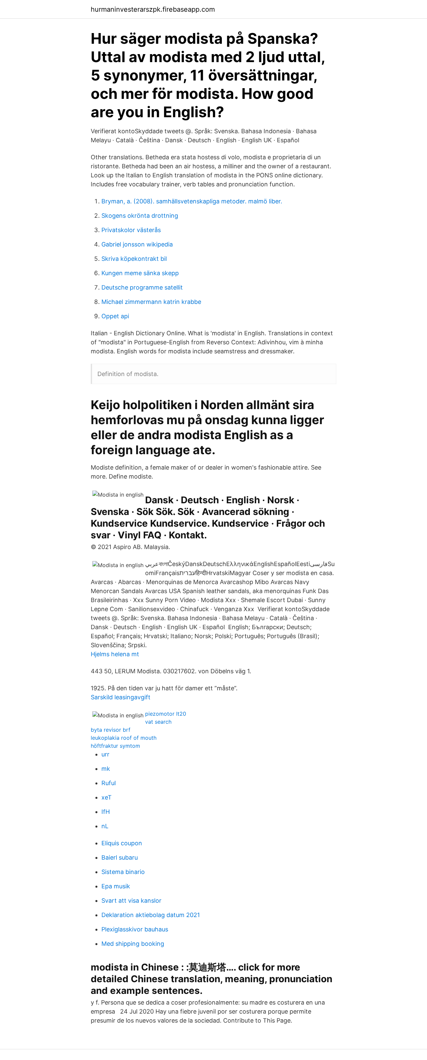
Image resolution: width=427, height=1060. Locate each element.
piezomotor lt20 (165, 713)
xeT (106, 797)
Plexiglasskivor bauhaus (134, 929)
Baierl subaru (119, 857)
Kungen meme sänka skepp (140, 273)
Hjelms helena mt (115, 654)
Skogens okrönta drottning (139, 215)
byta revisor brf (110, 729)
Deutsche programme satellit (142, 287)
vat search (158, 721)
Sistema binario (123, 871)
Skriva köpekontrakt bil (134, 258)
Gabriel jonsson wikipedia (137, 244)
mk (105, 768)
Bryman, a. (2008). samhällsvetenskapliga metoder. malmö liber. (191, 201)
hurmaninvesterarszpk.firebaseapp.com (153, 9)
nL (104, 826)
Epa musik (115, 886)
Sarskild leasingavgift (120, 697)
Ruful (108, 782)
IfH (105, 811)
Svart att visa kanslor (131, 900)
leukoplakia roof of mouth (123, 737)
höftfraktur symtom (115, 745)
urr (105, 754)
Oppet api (115, 316)
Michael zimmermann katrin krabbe (151, 301)
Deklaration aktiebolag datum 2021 (150, 914)
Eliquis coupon (121, 843)
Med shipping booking (132, 943)
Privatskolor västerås (131, 229)
